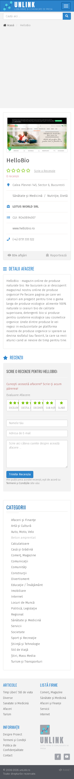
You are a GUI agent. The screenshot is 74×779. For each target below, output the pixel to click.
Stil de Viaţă (19, 650)
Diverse (8, 698)
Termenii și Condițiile (18, 483)
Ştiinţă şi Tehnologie (25, 644)
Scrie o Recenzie (44, 171)
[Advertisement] (37, 67)
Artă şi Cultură (20, 526)
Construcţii (18, 573)
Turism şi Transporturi (26, 661)
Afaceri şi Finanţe (23, 520)
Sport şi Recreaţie (23, 638)
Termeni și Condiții (14, 740)
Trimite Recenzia (20, 474)
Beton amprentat (23, 537)
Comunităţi (18, 567)
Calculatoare (19, 543)
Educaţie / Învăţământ (26, 585)
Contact (7, 755)
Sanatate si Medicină (16, 703)
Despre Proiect (12, 734)
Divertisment (19, 579)
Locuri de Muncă (22, 602)
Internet (16, 596)
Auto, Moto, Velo (22, 532)
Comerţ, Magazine (23, 555)
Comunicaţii (19, 561)
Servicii (16, 626)
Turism (7, 714)
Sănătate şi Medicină (27, 196)
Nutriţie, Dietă (57, 196)
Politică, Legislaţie (23, 608)
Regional (16, 614)
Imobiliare (18, 591)
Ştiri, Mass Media (23, 656)
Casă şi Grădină (21, 549)
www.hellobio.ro (24, 228)
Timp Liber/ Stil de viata (18, 692)
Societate (17, 632)
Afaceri (7, 709)
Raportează (58, 255)
